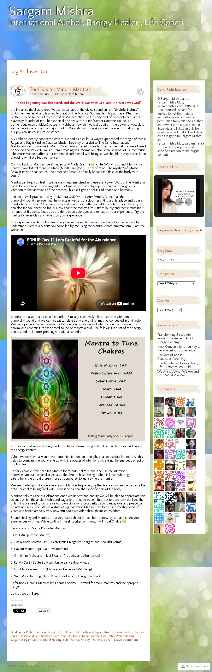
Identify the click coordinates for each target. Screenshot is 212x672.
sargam (15, 640)
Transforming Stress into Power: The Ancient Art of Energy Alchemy (175, 338)
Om (103, 636)
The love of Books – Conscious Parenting (171, 357)
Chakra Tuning (123, 632)
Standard (139, 90)
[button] (169, 202)
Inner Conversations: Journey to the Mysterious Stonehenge (179, 348)
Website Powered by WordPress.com (32, 666)
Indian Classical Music (25, 636)
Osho (111, 636)
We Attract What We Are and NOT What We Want (178, 373)
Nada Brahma (91, 636)
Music (77, 636)
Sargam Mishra (51, 11)
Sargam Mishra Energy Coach (179, 230)
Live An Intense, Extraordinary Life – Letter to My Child (177, 365)
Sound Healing (51, 640)
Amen (108, 632)
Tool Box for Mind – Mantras (60, 89)
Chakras (139, 632)
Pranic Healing (125, 636)
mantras (66, 636)
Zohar (108, 640)
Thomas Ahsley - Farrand (85, 640)
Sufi (65, 640)
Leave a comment (126, 640)
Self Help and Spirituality (72, 632)
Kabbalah (46, 636)
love (56, 636)
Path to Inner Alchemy (40, 632)
